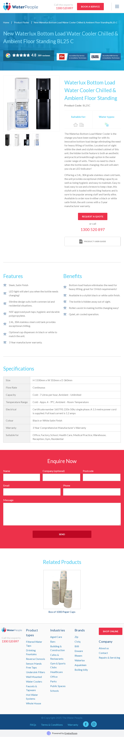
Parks (53, 681)
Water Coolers (34, 681)
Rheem (78, 655)
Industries (57, 630)
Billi (77, 646)
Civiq (77, 641)
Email (6, 485)
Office (53, 676)
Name (6, 470)
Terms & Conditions (52, 724)
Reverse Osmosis (35, 658)
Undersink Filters (35, 672)
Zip (76, 636)
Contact (103, 652)
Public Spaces (58, 686)
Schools (54, 690)
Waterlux (80, 660)
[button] (116, 6)
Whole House (33, 703)
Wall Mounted (34, 676)
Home (6, 22)
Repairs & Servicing (109, 657)
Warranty (73, 724)
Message (8, 500)
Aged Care (56, 636)
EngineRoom (71, 733)
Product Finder (21, 22)
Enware (79, 650)
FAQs (33, 724)
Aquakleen (80, 664)
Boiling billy (81, 669)
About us (104, 648)
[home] (20, 6)
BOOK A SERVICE (90, 6)
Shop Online (110, 631)
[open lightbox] (31, 103)
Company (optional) (54, 470)
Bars (52, 641)
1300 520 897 (64, 8)
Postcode (88, 470)
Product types (32, 632)
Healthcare (56, 671)
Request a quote (92, 216)
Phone (66, 485)
